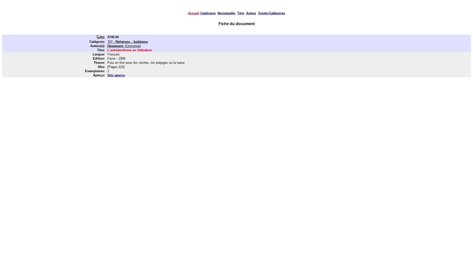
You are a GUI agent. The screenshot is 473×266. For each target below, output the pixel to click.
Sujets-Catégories (271, 13)
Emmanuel (124, 46)
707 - (127, 42)
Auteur (251, 13)
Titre (240, 13)
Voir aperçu (116, 75)
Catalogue (208, 13)
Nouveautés (226, 13)
